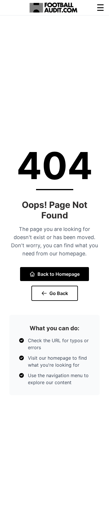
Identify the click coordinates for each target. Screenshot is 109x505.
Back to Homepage (58, 274)
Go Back (58, 293)
